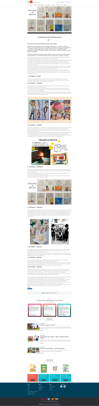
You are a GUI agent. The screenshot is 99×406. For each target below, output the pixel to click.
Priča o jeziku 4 (52, 375)
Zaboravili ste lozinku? (52, 387)
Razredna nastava (30, 288)
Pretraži (69, 5)
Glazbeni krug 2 (31, 375)
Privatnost (51, 388)
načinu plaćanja (56, 401)
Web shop (28, 388)
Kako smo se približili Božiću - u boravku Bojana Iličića (52, 348)
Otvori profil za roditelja (62, 314)
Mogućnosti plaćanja (41, 387)
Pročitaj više (41, 330)
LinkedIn (65, 386)
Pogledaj (33, 380)
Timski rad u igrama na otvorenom (47, 325)
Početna (28, 5)
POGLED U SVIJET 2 (42, 375)
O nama (28, 387)
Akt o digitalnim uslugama (30, 394)
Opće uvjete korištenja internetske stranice (32, 391)
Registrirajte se (40, 388)
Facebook (61, 386)
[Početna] (30, 2)
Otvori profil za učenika (47, 314)
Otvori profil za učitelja (32, 314)
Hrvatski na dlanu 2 (64, 375)
